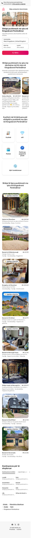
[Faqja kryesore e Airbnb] (3, 9)
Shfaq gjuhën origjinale (18, 4)
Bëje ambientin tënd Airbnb (18, 9)
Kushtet (19, 529)
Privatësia (12, 529)
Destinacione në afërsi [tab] (8, 472)
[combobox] (15, 41)
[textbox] (9, 47)
